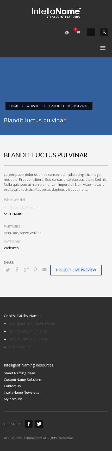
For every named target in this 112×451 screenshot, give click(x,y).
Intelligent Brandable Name (32, 323)
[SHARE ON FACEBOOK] (17, 269)
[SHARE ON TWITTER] (8, 270)
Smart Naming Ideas (20, 373)
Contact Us (12, 385)
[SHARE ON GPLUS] (26, 269)
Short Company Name (28, 331)
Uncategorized (21, 346)
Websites (11, 247)
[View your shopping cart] (78, 32)
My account (13, 398)
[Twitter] (39, 424)
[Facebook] (29, 424)
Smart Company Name (28, 338)
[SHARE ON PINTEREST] (35, 269)
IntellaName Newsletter (22, 392)
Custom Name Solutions (23, 379)
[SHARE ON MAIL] (44, 269)
